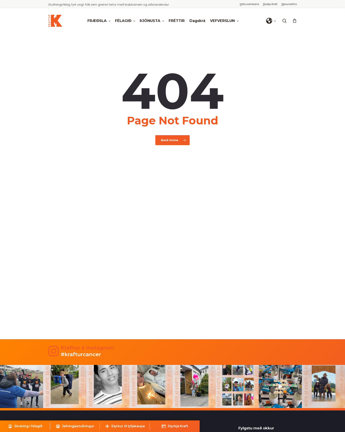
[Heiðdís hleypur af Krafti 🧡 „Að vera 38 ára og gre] (194, 386)
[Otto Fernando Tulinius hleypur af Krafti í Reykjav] (107, 386)
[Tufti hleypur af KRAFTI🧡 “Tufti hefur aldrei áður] (323, 386)
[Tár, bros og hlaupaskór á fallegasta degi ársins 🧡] (21, 386)
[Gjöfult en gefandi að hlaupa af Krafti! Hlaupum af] (280, 386)
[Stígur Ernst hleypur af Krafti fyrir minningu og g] (64, 386)
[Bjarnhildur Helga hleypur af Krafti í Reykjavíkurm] (150, 386)
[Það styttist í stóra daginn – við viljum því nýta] (237, 386)
